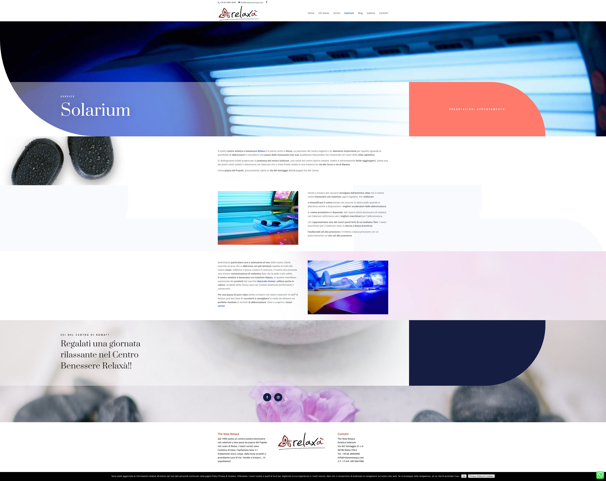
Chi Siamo (323, 13)
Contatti (383, 13)
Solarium (349, 13)
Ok (464, 476)
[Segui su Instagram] (278, 397)
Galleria (371, 13)
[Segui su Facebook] (267, 397)
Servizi (336, 13)
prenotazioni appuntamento (477, 109)
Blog (360, 13)
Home (311, 13)
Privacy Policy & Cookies (481, 476)
